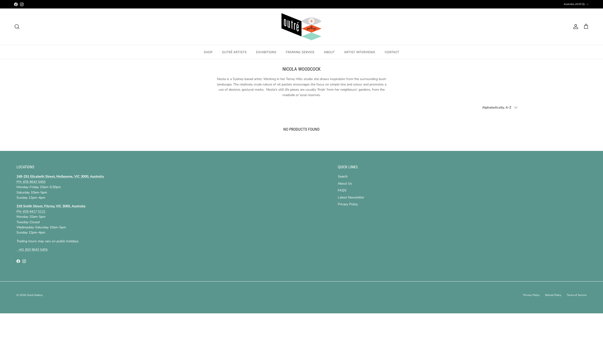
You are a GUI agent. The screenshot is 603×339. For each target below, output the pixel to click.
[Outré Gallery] (301, 26)
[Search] (17, 26)
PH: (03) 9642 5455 (30, 182)
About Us (345, 183)
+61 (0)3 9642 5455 (32, 249)
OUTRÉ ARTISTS (234, 52)
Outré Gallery (34, 295)
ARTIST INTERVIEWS (359, 52)
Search (343, 176)
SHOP (208, 52)
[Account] (575, 26)
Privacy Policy (348, 204)
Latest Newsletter (351, 197)
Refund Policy (553, 295)
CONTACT (392, 52)
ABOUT (329, 52)
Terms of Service (577, 295)
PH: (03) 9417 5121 (30, 211)
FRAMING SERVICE (300, 52)
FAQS (342, 190)
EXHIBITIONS (266, 52)
